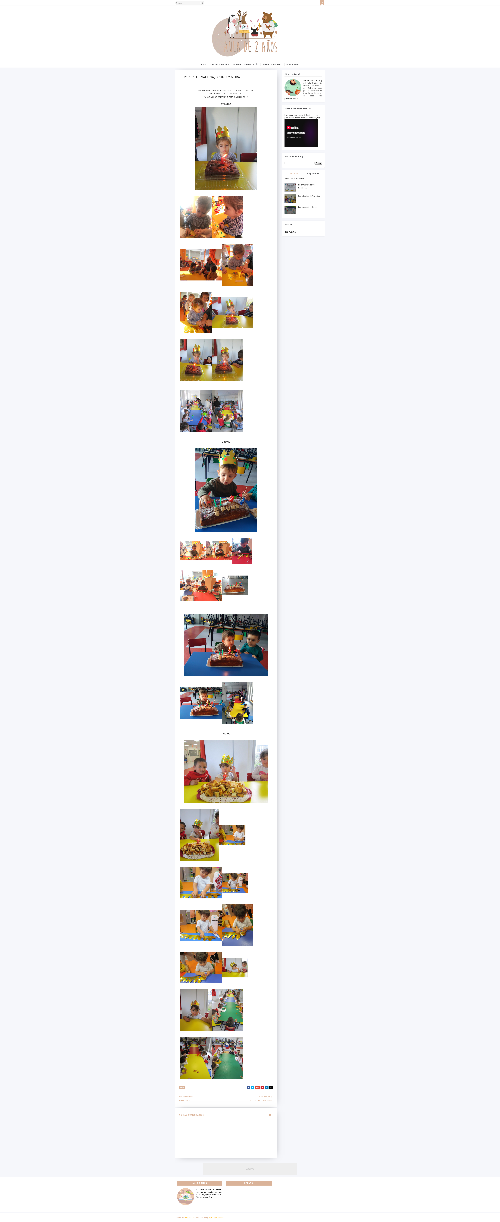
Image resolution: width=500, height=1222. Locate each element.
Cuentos (236, 64)
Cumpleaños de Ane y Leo (309, 196)
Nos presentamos (219, 64)
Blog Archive (313, 173)
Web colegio (292, 64)
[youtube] (322, 3)
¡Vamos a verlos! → (204, 1197)
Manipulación (251, 64)
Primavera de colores (307, 207)
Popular (294, 173)
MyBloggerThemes (216, 1217)
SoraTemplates (190, 1217)
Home (204, 64)
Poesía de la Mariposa (294, 178)
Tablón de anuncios (272, 64)
